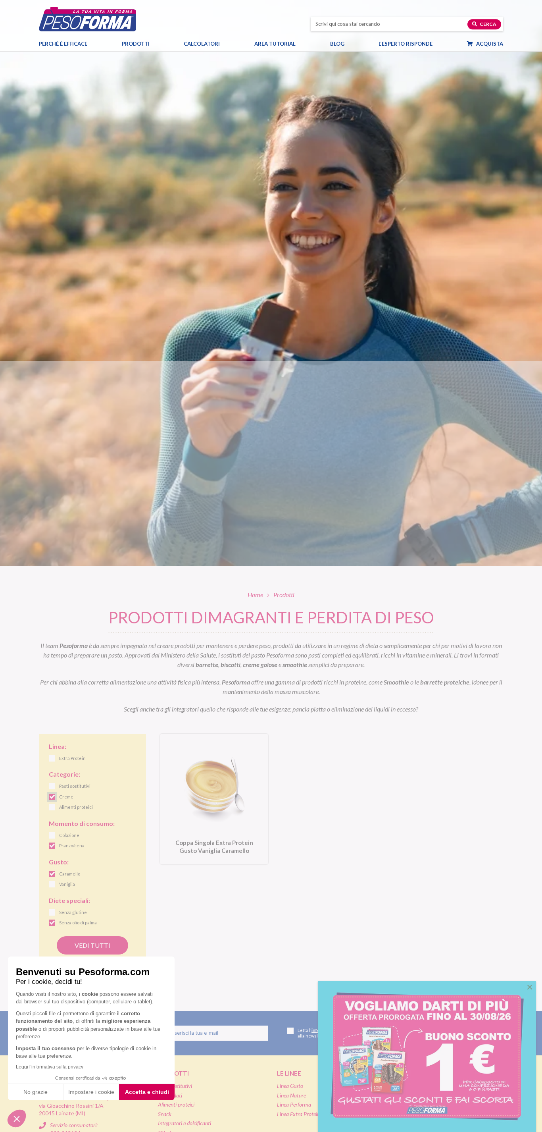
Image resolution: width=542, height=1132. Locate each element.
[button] (529, 987)
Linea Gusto (290, 1085)
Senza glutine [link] (73, 912)
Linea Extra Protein (298, 1114)
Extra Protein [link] (72, 758)
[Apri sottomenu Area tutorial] (303, 43)
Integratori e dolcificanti (184, 1123)
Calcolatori (202, 43)
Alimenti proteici (176, 1104)
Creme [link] (66, 796)
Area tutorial (275, 43)
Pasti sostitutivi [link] (74, 786)
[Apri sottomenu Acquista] (510, 43)
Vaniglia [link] (67, 884)
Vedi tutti (92, 945)
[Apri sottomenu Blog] (351, 43)
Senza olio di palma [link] (78, 922)
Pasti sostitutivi (175, 1085)
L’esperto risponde (405, 43)
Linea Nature (291, 1095)
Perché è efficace (63, 43)
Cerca (487, 24)
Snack (164, 1114)
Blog (337, 43)
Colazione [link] (69, 835)
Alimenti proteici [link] (76, 807)
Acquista (489, 43)
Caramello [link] (69, 873)
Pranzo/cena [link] (72, 845)
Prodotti (136, 43)
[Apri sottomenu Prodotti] (157, 43)
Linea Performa (294, 1104)
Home (255, 594)
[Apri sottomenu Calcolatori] (227, 43)
